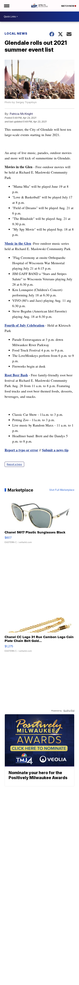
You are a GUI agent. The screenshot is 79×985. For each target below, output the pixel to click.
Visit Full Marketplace (61, 490)
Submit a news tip (55, 450)
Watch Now (68, 6)
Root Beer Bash (16, 375)
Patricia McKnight (21, 114)
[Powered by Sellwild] (68, 710)
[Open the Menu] (6, 6)
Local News (16, 33)
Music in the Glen (18, 243)
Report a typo (14, 464)
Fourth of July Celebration (24, 325)
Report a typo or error (21, 450)
